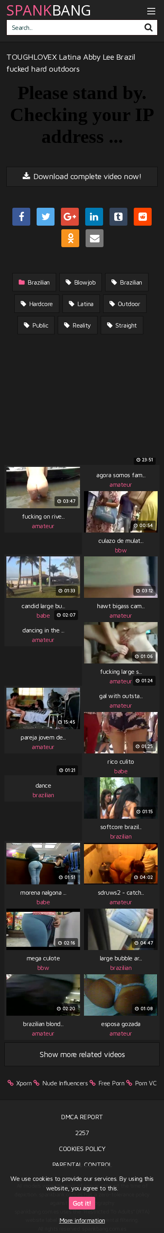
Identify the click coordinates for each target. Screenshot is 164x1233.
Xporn (24, 1083)
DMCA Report (82, 1116)
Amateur (43, 525)
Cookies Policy (82, 1148)
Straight (125, 325)
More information (82, 1220)
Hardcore (40, 303)
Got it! (82, 1203)
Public (40, 325)
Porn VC (146, 1083)
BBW (121, 550)
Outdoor (128, 303)
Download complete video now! (86, 176)
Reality (81, 325)
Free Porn (111, 1083)
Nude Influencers (65, 1083)
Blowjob (84, 282)
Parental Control (82, 1164)
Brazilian (38, 282)
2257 (82, 1132)
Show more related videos (82, 1054)
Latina (84, 303)
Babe (43, 615)
